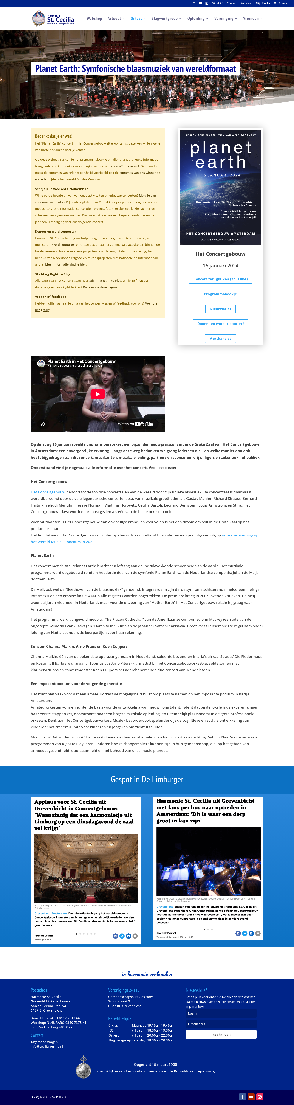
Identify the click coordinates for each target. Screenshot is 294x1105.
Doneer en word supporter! (220, 323)
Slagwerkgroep (165, 19)
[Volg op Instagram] (259, 1096)
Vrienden (251, 19)
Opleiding (196, 19)
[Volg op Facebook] (242, 1096)
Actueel (114, 19)
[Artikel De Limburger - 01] (86, 942)
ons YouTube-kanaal (124, 166)
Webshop (246, 3)
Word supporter (63, 244)
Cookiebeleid (58, 1097)
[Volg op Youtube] (251, 1096)
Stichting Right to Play (105, 280)
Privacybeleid (39, 1097)
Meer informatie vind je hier (65, 264)
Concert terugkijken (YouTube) (220, 279)
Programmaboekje (220, 294)
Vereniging (224, 19)
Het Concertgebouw (48, 492)
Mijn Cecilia (263, 3)
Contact (232, 3)
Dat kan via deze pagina (100, 287)
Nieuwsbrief (220, 308)
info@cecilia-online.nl (47, 1046)
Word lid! (217, 3)
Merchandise (220, 338)
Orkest (136, 19)
